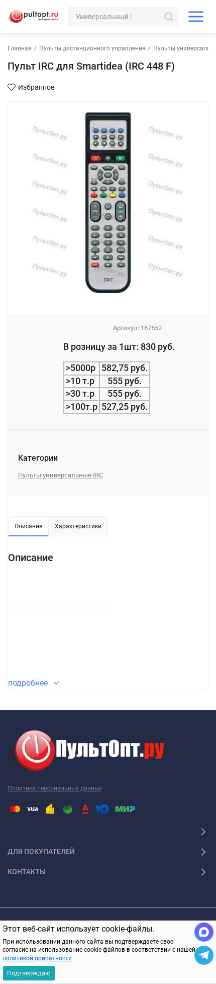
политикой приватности (37, 958)
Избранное (36, 87)
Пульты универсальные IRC (60, 475)
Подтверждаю (29, 973)
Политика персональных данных (55, 788)
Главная (20, 48)
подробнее (29, 683)
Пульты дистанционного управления (92, 48)
